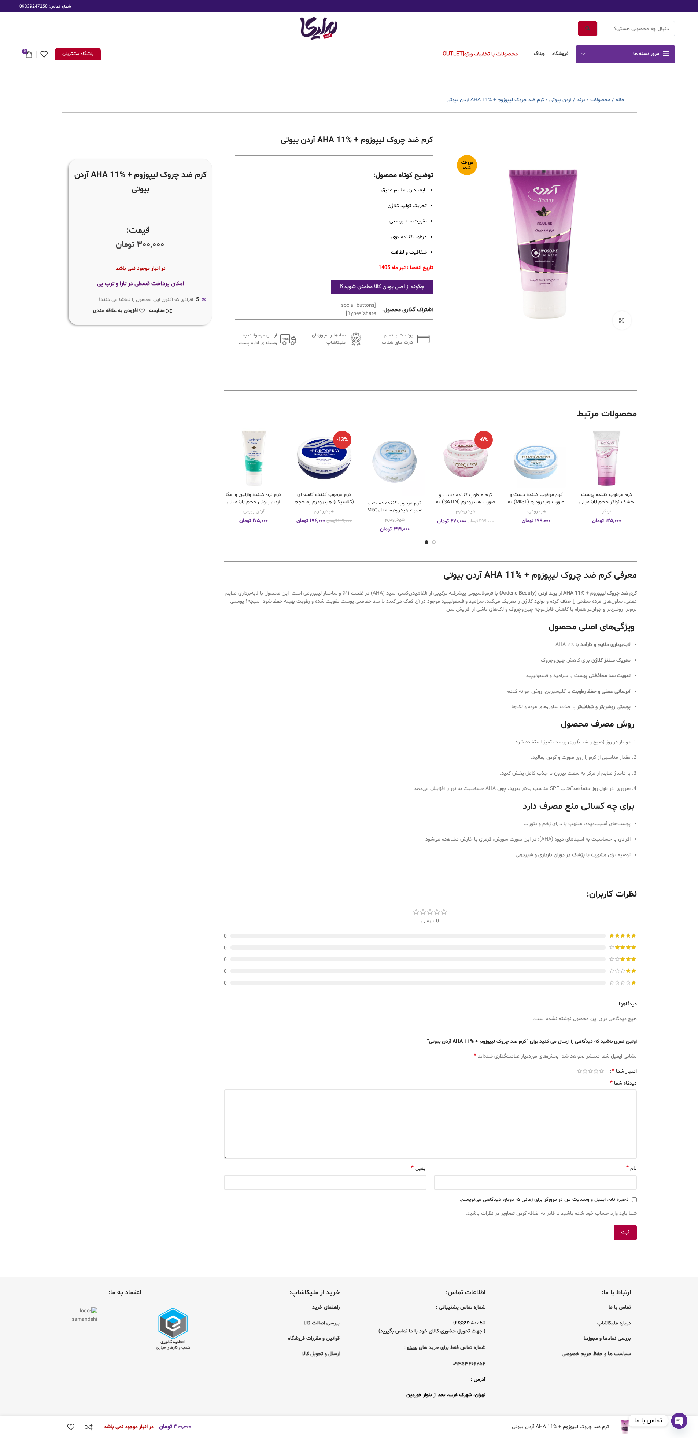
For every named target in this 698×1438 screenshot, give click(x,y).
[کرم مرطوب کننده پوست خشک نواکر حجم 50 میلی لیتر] (606, 458)
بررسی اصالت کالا (322, 1323)
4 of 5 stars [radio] (585, 1071)
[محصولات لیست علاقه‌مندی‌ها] (44, 54)
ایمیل (418, 1168)
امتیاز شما (624, 1071)
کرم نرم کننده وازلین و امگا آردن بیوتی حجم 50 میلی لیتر (253, 501)
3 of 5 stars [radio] (590, 1071)
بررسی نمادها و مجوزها (607, 1338)
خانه (620, 99)
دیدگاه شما (623, 1083)
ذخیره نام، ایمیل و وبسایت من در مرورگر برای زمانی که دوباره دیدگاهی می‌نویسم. (544, 1199)
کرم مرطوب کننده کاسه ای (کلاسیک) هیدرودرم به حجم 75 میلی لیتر (324, 501)
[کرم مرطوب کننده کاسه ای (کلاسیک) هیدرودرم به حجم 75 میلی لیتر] (324, 458)
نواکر (606, 511)
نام (631, 1168)
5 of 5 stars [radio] (579, 1071)
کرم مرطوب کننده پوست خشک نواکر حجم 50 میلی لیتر (606, 501)
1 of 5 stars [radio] (601, 1071)
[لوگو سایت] (318, 28)
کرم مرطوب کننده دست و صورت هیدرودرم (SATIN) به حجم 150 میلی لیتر (465, 502)
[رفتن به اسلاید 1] (434, 542)
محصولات (600, 99)
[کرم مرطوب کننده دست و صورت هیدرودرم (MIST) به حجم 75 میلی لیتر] (536, 458)
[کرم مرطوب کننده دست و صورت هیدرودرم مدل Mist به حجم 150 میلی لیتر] (395, 462)
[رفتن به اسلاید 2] (426, 542)
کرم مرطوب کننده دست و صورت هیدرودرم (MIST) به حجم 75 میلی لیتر (536, 501)
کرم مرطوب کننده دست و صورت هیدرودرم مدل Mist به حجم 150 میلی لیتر (394, 510)
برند (581, 99)
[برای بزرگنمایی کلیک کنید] (622, 320)
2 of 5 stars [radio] (596, 1071)
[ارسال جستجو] (587, 28)
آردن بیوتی (560, 99)
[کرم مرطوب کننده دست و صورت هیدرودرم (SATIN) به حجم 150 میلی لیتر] (465, 458)
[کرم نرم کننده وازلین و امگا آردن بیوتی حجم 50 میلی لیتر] (254, 458)
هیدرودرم (536, 511)
